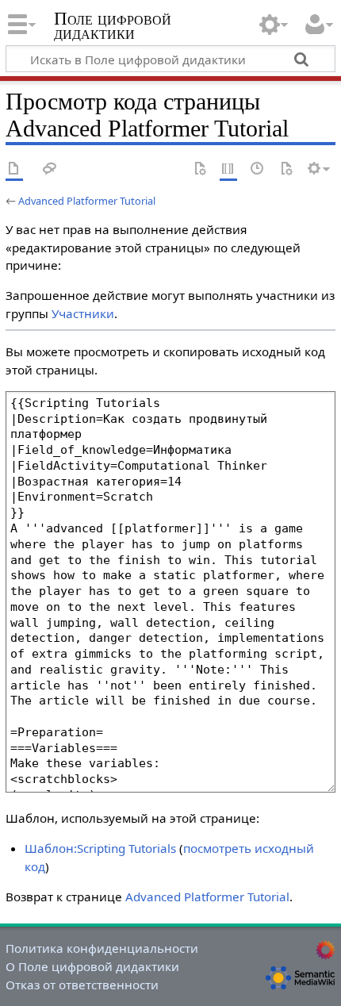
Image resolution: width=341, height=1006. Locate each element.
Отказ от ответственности (82, 985)
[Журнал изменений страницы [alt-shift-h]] (257, 169)
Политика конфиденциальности (102, 948)
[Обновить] (286, 169)
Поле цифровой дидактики (112, 27)
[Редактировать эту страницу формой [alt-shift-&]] (200, 169)
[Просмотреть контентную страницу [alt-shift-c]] (14, 169)
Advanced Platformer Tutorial (86, 201)
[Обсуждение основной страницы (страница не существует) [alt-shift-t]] (50, 169)
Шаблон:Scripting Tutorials (100, 848)
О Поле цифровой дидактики (92, 966)
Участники (83, 313)
